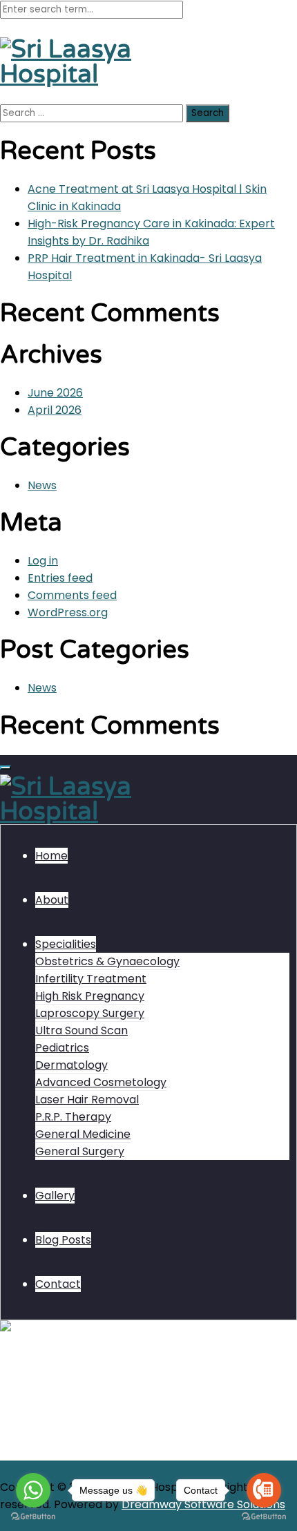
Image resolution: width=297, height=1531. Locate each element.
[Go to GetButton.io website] (33, 1516)
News (42, 485)
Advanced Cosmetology (100, 1082)
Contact (58, 1284)
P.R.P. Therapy (73, 1117)
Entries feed (60, 578)
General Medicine (83, 1134)
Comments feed (72, 595)
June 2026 (55, 393)
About (51, 900)
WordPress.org (68, 612)
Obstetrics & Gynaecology (107, 961)
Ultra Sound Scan (81, 1030)
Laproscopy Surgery (89, 1013)
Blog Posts (63, 1240)
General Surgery (79, 1151)
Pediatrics (62, 1048)
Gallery (55, 1196)
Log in (43, 561)
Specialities (65, 944)
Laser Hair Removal (87, 1099)
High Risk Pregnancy (89, 996)
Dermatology (71, 1065)
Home (51, 856)
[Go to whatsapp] (33, 1490)
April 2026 (55, 410)
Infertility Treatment (90, 979)
